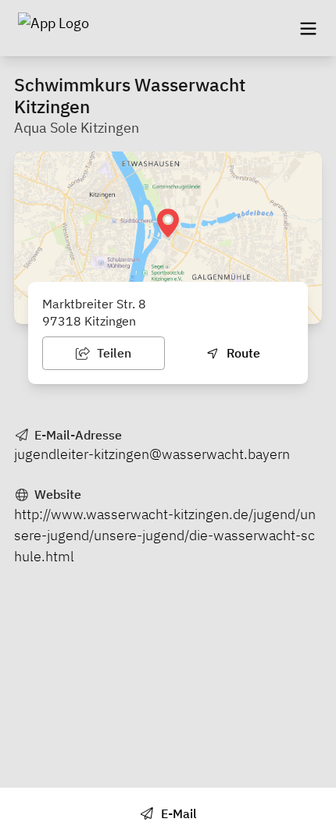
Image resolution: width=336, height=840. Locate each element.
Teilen (112, 353)
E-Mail (177, 813)
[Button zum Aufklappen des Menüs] (308, 28)
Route (241, 353)
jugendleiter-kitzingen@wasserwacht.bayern (152, 454)
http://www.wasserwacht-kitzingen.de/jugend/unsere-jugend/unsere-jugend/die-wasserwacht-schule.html (165, 535)
